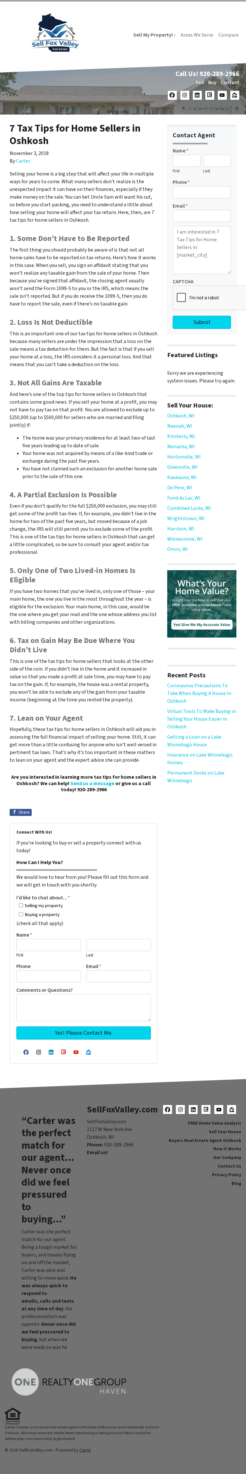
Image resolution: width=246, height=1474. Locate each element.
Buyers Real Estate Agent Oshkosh (205, 1140)
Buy (212, 82)
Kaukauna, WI (182, 477)
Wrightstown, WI (186, 518)
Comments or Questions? (44, 990)
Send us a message (92, 783)
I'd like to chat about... (43, 897)
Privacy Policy (226, 1175)
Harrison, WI (180, 528)
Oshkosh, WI (180, 415)
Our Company (227, 1157)
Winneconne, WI (184, 539)
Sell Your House (225, 1132)
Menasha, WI (181, 446)
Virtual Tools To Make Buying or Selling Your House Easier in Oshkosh (201, 719)
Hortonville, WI (184, 456)
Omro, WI (177, 549)
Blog (236, 1183)
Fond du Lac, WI (184, 497)
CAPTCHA (183, 281)
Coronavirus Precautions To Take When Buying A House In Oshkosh (199, 693)
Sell (200, 82)
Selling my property (44, 905)
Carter (23, 161)
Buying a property (42, 914)
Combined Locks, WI (189, 508)
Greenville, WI (182, 467)
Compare (228, 35)
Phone (23, 966)
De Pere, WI (179, 487)
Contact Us (229, 1166)
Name (24, 934)
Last (89, 955)
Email (93, 966)
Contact (230, 82)
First (19, 955)
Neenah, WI (179, 426)
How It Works (227, 1149)
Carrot (85, 1450)
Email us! (97, 1152)
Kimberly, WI (181, 436)
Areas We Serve (197, 35)
